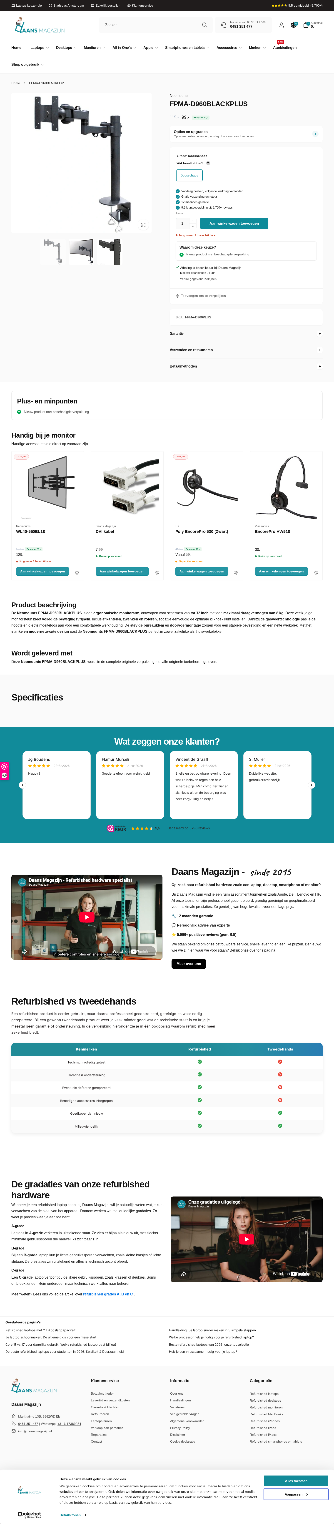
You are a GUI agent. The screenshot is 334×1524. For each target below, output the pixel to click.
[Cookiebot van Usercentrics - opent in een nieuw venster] (29, 1515)
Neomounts (179, 96)
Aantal (180, 213)
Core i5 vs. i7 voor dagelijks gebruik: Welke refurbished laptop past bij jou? (60, 1344)
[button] (38, 47)
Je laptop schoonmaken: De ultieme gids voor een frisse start (50, 1337)
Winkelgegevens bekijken (198, 279)
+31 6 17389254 (69, 1424)
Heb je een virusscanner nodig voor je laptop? (203, 1351)
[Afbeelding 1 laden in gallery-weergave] (52, 252)
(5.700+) (316, 5)
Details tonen (70, 1515)
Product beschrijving (43, 605)
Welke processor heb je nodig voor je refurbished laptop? (211, 1337)
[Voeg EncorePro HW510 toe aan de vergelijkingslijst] (316, 573)
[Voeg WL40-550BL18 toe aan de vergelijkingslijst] (77, 573)
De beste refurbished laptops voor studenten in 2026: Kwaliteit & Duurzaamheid (64, 1351)
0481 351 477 (28, 1424)
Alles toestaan (296, 1481)
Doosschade (189, 175)
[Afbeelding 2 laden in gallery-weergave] (81, 252)
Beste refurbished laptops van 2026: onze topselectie (209, 1344)
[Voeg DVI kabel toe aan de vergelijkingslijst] (157, 573)
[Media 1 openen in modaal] (81, 163)
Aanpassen (293, 1494)
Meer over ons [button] (189, 964)
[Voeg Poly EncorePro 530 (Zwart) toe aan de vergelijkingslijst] (236, 573)
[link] (26, 5)
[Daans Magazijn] (34, 1392)
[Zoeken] (204, 25)
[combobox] (156, 25)
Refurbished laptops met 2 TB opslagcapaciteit (40, 1330)
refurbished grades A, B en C (108, 1294)
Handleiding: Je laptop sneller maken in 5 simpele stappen (212, 1330)
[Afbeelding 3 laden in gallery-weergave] (109, 252)
